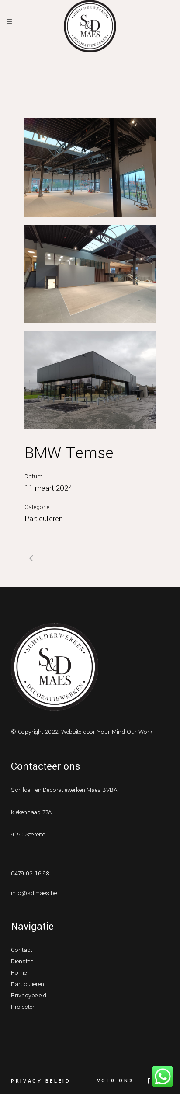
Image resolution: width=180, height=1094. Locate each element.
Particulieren (27, 984)
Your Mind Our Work (124, 732)
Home (19, 973)
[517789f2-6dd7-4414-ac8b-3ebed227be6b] (90, 167)
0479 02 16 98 (30, 873)
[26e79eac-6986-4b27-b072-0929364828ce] (90, 380)
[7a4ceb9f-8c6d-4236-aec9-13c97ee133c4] (90, 274)
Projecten (23, 1007)
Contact (21, 950)
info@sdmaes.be (34, 893)
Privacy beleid (41, 1081)
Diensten (22, 961)
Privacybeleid (28, 995)
